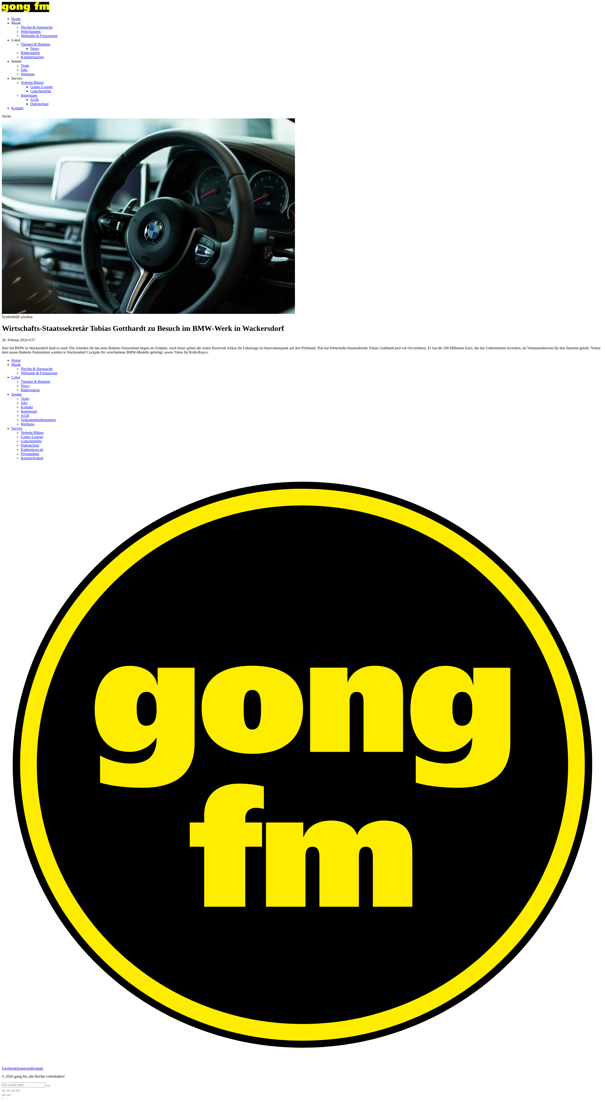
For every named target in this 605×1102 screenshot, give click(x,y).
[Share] (8, 1090)
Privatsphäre (30, 454)
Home (16, 19)
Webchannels (31, 32)
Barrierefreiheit (32, 458)
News (34, 49)
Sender (16, 394)
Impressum (29, 95)
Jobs (24, 70)
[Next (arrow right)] (8, 1095)
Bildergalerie (30, 53)
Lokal (15, 377)
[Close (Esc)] (4, 1090)
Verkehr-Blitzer (32, 83)
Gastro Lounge (41, 87)
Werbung (28, 74)
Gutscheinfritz (40, 91)
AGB (34, 100)
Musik (16, 365)
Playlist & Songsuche (37, 27)
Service (16, 428)
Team (25, 66)
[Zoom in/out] (18, 1090)
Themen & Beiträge (35, 44)
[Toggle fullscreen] (13, 1090)
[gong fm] (25, 11)
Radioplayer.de (32, 450)
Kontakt (17, 108)
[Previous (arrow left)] (4, 1095)
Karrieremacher (32, 57)
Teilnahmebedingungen (38, 420)
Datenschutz (39, 104)
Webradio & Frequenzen (39, 36)
